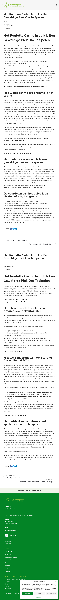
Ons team (8, 563)
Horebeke (8, 589)
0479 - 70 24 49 (10, 509)
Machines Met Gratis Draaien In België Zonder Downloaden (23, 327)
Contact (7, 571)
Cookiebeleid (38, 597)
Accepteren (27, 593)
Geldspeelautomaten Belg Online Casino (17, 153)
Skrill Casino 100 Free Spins (13, 351)
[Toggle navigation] (48, 4)
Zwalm (7, 586)
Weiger (39, 593)
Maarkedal (8, 591)
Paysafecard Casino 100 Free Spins (15, 415)
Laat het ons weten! (34, 491)
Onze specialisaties (11, 557)
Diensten (8, 554)
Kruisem (7, 582)
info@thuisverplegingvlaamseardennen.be (19, 515)
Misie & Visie (9, 560)
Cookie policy (8, 541)
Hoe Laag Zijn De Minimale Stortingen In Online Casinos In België (25, 87)
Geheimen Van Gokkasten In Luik (14, 140)
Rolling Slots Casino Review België (15, 451)
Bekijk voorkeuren (51, 593)
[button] (56, 581)
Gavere (7, 584)
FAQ (6, 568)
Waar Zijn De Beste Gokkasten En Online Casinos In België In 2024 (26, 138)
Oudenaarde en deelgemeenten (15, 579)
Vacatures (8, 566)
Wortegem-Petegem (12, 593)
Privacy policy (8, 543)
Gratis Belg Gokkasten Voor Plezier (15, 300)
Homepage (8, 551)
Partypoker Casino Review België (14, 302)
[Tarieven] (28, 535)
